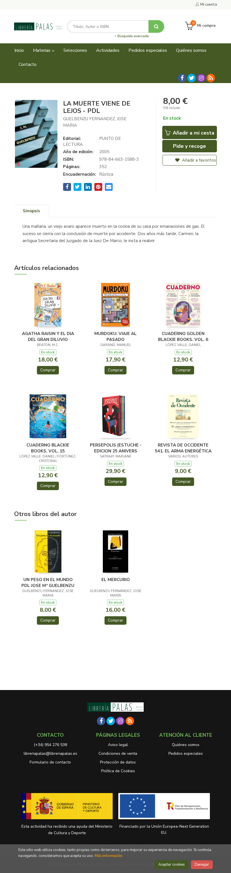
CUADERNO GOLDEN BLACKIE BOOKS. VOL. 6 (183, 336)
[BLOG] (210, 78)
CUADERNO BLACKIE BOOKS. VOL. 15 (47, 448)
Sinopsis (31, 211)
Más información (108, 855)
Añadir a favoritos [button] (198, 160)
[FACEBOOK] (182, 78)
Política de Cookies (118, 771)
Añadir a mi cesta (192, 133)
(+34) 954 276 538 (50, 744)
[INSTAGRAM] (201, 78)
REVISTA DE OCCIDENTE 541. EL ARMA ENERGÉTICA (183, 448)
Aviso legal (118, 744)
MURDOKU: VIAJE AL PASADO (115, 336)
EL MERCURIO (115, 579)
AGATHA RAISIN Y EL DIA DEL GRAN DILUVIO (48, 336)
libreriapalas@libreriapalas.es (50, 753)
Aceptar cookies (171, 864)
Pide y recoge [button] (189, 146)
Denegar (202, 864)
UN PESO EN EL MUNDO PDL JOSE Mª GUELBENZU (47, 582)
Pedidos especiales (185, 753)
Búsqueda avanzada (132, 36)
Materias (42, 50)
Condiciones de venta (118, 753)
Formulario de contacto (50, 762)
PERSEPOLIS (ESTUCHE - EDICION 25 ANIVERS (115, 448)
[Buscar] (156, 26)
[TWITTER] (191, 78)
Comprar (47, 370)
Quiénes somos (185, 744)
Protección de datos (118, 762)
